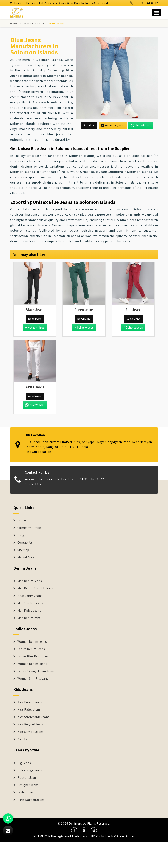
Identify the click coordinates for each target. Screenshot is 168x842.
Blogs (21, 535)
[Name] (156, 12)
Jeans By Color (33, 23)
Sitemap (23, 550)
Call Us (90, 125)
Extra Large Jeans (29, 770)
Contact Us (33, 484)
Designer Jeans (28, 785)
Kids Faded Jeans (29, 709)
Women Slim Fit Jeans (32, 678)
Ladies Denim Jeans (31, 649)
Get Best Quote (114, 125)
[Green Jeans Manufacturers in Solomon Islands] (84, 283)
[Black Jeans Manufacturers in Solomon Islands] (35, 283)
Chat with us (142, 125)
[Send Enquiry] (117, 78)
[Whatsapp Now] (8, 818)
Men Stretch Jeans (30, 603)
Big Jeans (24, 763)
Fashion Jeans (27, 792)
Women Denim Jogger (33, 663)
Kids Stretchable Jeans (33, 717)
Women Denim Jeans (32, 641)
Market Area (25, 557)
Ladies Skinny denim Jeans (35, 671)
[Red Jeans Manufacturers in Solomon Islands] (133, 283)
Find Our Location (38, 452)
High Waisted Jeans (30, 799)
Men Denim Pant (28, 618)
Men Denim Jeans (29, 581)
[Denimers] (18, 12)
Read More (35, 319)
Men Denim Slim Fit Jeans (35, 588)
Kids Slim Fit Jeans (30, 731)
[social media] (74, 830)
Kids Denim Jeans (29, 702)
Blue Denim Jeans (29, 595)
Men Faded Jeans (29, 610)
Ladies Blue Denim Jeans (34, 656)
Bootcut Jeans (27, 777)
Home (14, 23)
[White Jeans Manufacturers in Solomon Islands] (35, 361)
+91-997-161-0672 (146, 3)
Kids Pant (24, 739)
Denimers (75, 823)
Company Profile (29, 527)
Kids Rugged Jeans (30, 724)
